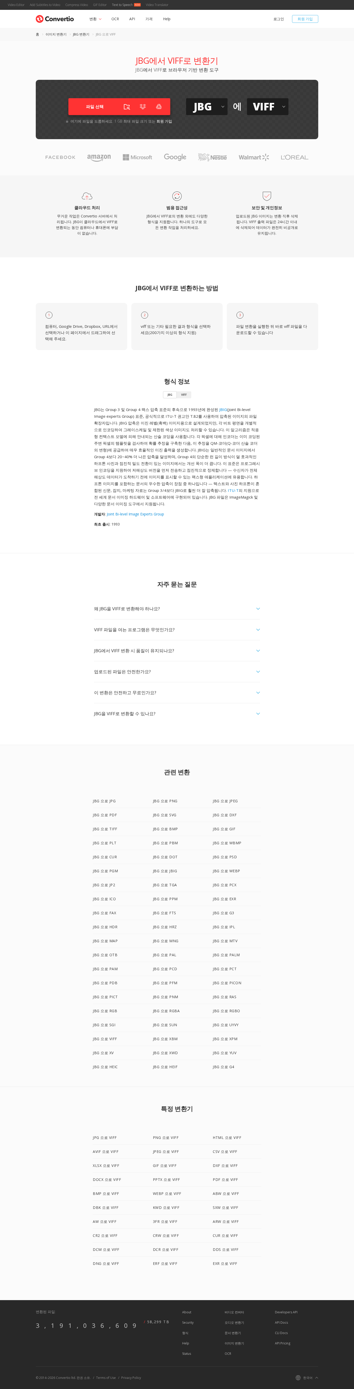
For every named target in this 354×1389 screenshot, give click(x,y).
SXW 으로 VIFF (225, 1207)
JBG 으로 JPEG (225, 800)
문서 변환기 (233, 1333)
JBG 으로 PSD (225, 856)
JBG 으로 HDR (105, 926)
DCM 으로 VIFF (106, 1249)
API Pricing (282, 1343)
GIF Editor (100, 5)
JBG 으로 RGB (105, 1010)
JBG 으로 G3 (223, 912)
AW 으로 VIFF (104, 1221)
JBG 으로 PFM (165, 982)
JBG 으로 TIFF (105, 828)
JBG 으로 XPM (225, 1038)
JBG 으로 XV (103, 1052)
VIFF (184, 394)
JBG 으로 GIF (224, 828)
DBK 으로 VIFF (106, 1207)
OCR (115, 18)
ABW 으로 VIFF (226, 1193)
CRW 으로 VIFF (166, 1235)
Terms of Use (106, 1378)
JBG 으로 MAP (105, 940)
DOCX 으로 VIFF (107, 1179)
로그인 (278, 18)
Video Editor (16, 5)
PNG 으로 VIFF (166, 1137)
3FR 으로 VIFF (165, 1221)
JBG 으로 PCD (165, 968)
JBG (169, 394)
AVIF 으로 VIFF (105, 1151)
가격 (149, 18)
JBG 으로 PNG (165, 800)
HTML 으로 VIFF (227, 1137)
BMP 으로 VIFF (106, 1193)
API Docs (281, 1322)
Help (167, 18)
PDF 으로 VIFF (225, 1179)
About (186, 1312)
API (132, 18)
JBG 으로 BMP (165, 828)
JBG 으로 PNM (165, 996)
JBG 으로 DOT (165, 856)
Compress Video (76, 5)
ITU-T (233, 490)
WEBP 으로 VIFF (167, 1193)
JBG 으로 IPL (224, 926)
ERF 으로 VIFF (165, 1263)
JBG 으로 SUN (165, 1024)
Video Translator (157, 5)
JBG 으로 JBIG (165, 870)
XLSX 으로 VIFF (106, 1165)
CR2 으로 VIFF (105, 1235)
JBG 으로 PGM (105, 870)
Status (186, 1353)
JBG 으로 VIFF (105, 1038)
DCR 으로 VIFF (166, 1249)
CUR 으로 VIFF (225, 1235)
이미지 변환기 (56, 34)
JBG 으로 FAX (104, 912)
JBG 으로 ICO (104, 898)
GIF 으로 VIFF (165, 1165)
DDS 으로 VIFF (226, 1249)
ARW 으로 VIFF (226, 1221)
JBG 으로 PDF (105, 814)
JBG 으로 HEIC (105, 1066)
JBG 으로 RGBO (226, 1010)
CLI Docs (281, 1333)
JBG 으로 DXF (225, 814)
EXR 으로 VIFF (225, 1263)
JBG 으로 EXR (224, 898)
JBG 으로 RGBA (166, 1010)
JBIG (223, 409)
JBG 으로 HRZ (165, 926)
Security (188, 1322)
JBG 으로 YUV (224, 1052)
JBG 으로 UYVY (226, 1024)
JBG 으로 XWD (165, 1052)
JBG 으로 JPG (104, 800)
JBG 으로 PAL (164, 954)
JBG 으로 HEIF (165, 1066)
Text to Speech (122, 5)
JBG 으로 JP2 (104, 884)
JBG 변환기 (81, 34)
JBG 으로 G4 (223, 1066)
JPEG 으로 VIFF (166, 1151)
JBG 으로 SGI (104, 1024)
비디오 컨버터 (234, 1312)
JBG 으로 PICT (105, 996)
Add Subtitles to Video (45, 5)
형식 (185, 1333)
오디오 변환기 (234, 1322)
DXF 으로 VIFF (225, 1165)
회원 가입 (305, 18)
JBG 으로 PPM (165, 898)
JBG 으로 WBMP (227, 842)
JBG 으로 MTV (225, 940)
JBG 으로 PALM (226, 954)
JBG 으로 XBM (165, 1038)
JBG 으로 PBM (165, 842)
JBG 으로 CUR (105, 856)
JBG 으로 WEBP (226, 870)
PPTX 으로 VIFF (166, 1179)
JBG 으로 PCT (225, 968)
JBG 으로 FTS (164, 912)
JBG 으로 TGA (165, 884)
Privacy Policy (131, 1378)
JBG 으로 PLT (104, 842)
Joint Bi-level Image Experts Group (135, 514)
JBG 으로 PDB (105, 982)
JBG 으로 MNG (166, 940)
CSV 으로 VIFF (225, 1151)
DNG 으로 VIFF (106, 1263)
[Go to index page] (55, 17)
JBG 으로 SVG (164, 814)
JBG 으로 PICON (227, 982)
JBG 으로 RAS (224, 996)
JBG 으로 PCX (224, 884)
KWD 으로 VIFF (166, 1207)
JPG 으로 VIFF (105, 1137)
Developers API (286, 1312)
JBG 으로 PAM (105, 968)
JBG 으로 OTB (105, 954)
